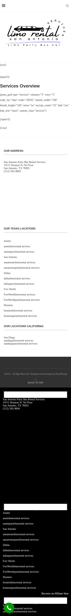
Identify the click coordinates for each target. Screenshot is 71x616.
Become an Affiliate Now (54, 593)
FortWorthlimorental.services (19, 294)
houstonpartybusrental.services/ (20, 315)
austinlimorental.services (17, 246)
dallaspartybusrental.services (19, 283)
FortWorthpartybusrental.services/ (22, 299)
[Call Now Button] (9, 608)
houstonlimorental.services (18, 310)
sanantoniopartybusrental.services (21, 267)
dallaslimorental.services (17, 278)
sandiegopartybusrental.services (20, 343)
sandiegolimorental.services (18, 340)
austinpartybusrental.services (19, 251)
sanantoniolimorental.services (19, 262)
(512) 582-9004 (12, 171)
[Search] (67, 5)
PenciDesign (61, 374)
